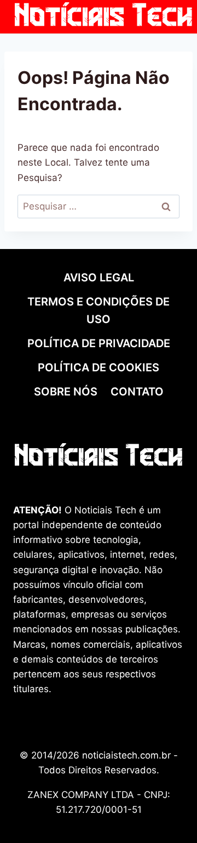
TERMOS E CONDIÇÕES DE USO (98, 310)
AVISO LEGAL (98, 277)
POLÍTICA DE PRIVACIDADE (98, 343)
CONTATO (137, 391)
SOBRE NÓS (65, 391)
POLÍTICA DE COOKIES (98, 367)
